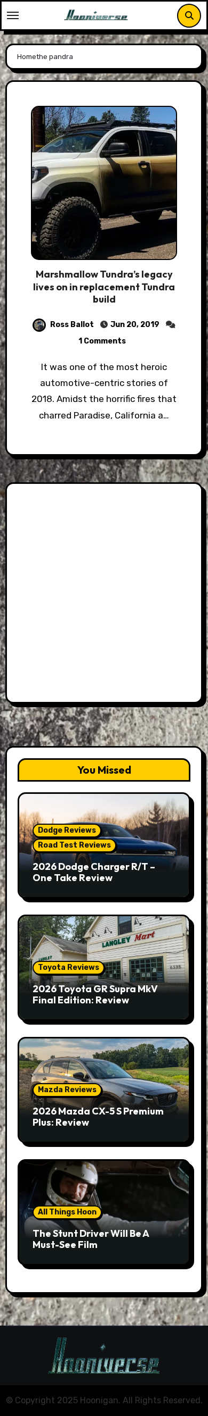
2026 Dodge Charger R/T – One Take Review (94, 872)
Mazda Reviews (67, 1089)
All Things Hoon (67, 1212)
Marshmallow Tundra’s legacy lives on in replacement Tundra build (104, 286)
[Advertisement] (104, 595)
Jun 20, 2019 (135, 324)
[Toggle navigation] (13, 15)
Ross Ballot (72, 324)
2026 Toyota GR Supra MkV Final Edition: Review (95, 995)
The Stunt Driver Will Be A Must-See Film (91, 1239)
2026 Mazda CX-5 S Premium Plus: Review (98, 1117)
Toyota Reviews (68, 967)
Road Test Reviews (74, 845)
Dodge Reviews (67, 830)
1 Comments (102, 341)
